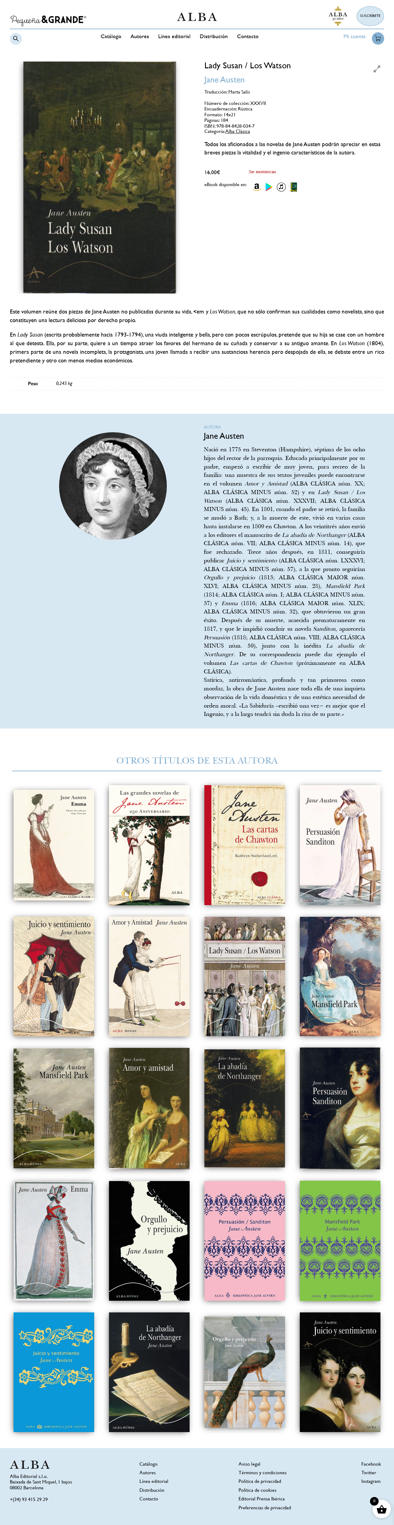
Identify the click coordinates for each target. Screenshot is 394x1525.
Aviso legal (249, 1464)
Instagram (370, 1481)
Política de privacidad (260, 1481)
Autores (140, 36)
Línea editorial (174, 36)
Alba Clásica (237, 132)
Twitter (368, 1473)
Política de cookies (257, 1490)
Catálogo (111, 36)
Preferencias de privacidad (265, 1508)
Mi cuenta (355, 36)
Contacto (248, 36)
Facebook (371, 1464)
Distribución (214, 36)
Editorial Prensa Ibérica (262, 1499)
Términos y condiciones (263, 1473)
